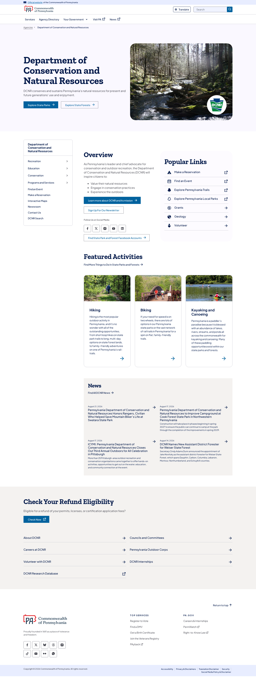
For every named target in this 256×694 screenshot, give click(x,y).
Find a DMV (136, 626)
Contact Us (34, 212)
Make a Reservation (39, 194)
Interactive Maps (37, 200)
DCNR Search (35, 218)
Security (226, 669)
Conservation (36, 175)
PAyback (135, 644)
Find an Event (35, 189)
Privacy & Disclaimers (186, 669)
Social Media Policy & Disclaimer (216, 672)
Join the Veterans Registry (144, 638)
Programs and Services (41, 182)
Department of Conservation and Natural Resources (40, 148)
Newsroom (34, 206)
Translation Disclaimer (209, 669)
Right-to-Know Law (194, 632)
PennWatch (190, 626)
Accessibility (167, 669)
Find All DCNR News (99, 392)
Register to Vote (139, 620)
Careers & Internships (195, 620)
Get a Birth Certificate (142, 632)
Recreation (34, 161)
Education (34, 168)
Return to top (220, 605)
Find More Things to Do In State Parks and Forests (111, 264)
